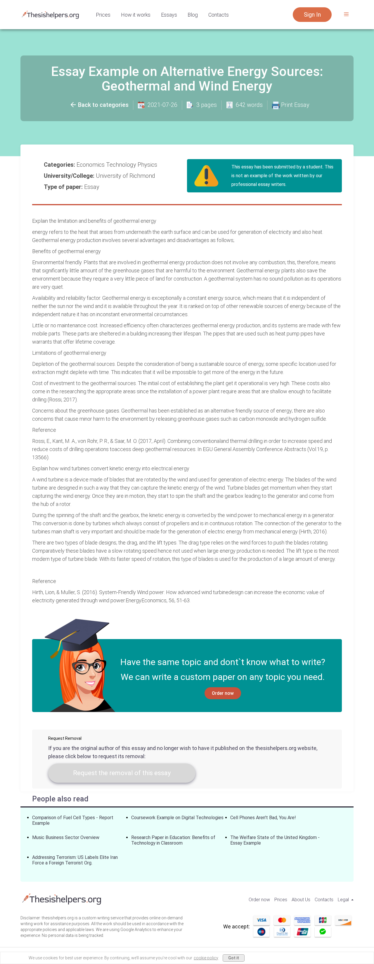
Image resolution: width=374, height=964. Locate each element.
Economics (91, 164)
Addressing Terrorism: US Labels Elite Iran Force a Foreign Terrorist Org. (75, 860)
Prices (103, 15)
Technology (122, 164)
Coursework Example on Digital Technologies (177, 817)
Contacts (218, 15)
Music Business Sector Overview (65, 837)
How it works (135, 15)
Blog (193, 15)
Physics (148, 164)
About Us (301, 899)
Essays (169, 15)
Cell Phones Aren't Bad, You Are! (263, 817)
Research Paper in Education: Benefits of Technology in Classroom (173, 840)
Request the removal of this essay (122, 773)
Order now (223, 693)
